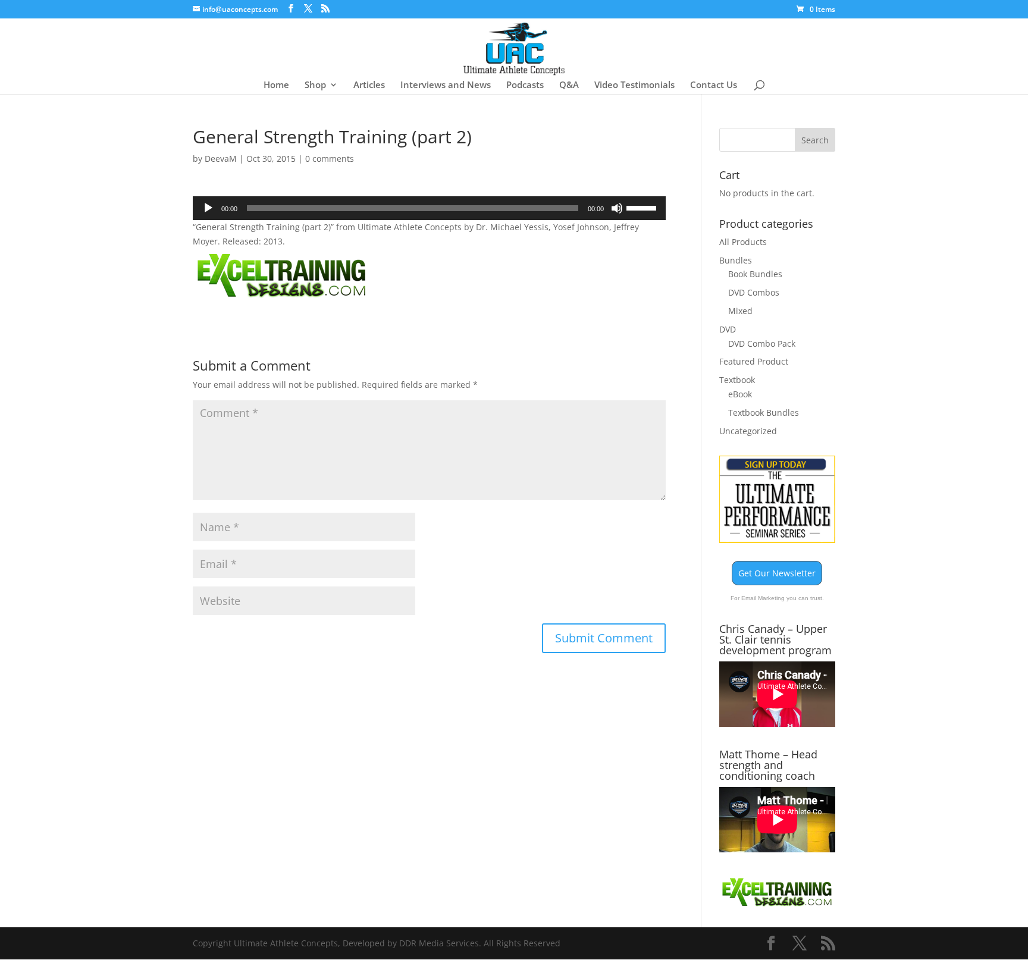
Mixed (740, 310)
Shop (315, 85)
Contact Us (713, 85)
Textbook (737, 379)
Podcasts (525, 85)
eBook (740, 394)
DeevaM (221, 158)
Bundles (735, 260)
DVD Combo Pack (761, 343)
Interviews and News (445, 85)
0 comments (329, 158)
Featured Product (753, 361)
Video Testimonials (634, 85)
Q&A (569, 85)
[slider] (643, 207)
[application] (429, 208)
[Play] (208, 208)
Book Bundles (755, 274)
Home (276, 85)
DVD (727, 329)
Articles (369, 85)
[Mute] (617, 208)
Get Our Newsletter (777, 573)
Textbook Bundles (763, 412)
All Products (743, 241)
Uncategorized (748, 431)
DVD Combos (753, 292)
